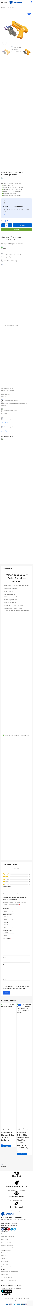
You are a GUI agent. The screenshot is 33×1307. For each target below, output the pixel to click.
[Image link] (8, 1214)
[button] (6, 1146)
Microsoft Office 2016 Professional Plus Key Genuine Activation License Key (23, 1140)
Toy (12, 7)
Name (5, 972)
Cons (4, 965)
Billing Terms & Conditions (8, 1280)
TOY (8, 7)
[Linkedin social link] (13, 240)
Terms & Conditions (6, 1277)
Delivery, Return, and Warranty (9, 1271)
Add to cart (22, 225)
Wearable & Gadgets (7, 1245)
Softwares (4, 1234)
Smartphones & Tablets (7, 1248)
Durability (5, 922)
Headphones (4, 1239)
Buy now (16, 229)
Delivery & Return (6, 1261)
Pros (4, 958)
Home (3, 7)
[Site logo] (16, 2)
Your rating (6, 909)
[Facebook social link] (6, 240)
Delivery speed (7, 930)
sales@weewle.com (11, 1225)
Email (5, 979)
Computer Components (7, 1236)
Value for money (7, 914)
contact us (4, 1258)
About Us (3, 1255)
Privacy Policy (5, 1283)
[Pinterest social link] (10, 240)
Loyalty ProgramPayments (8, 1267)
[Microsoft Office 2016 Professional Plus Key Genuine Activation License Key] (24, 1065)
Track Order (4, 1264)
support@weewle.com (9, 1223)
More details (4, 423)
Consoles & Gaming (6, 1242)
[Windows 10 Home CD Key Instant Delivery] (8, 1065)
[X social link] (8, 240)
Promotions (4, 1253)
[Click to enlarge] (4, 43)
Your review (7, 938)
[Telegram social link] (15, 240)
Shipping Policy (5, 1274)
